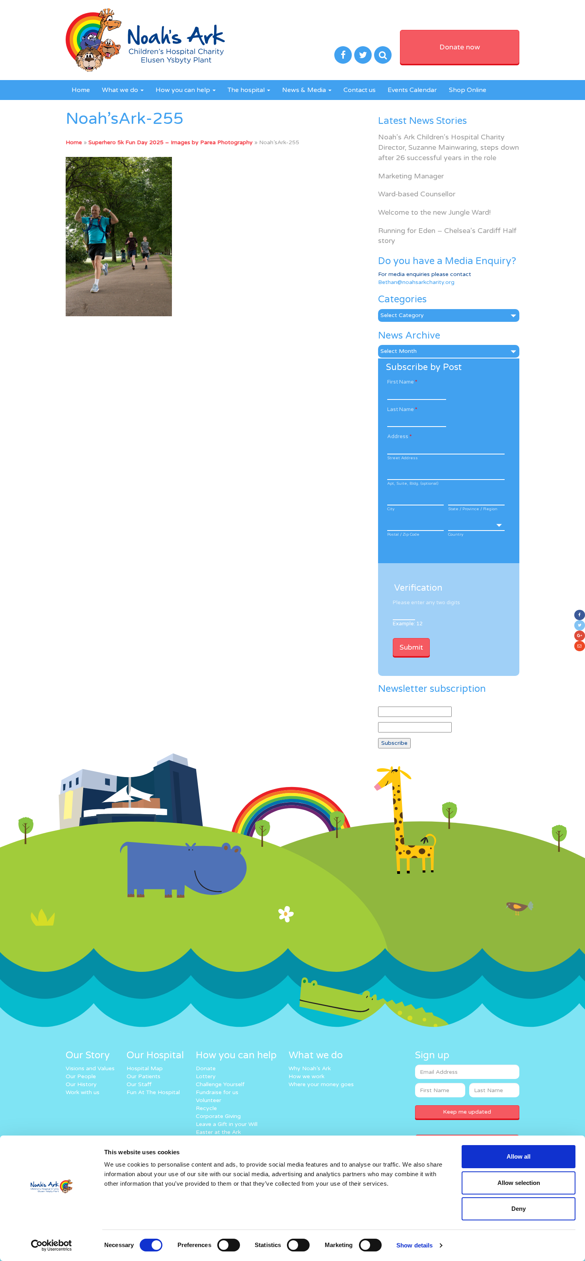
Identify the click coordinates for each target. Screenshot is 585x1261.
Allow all (518, 1156)
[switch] (228, 1245)
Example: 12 (408, 624)
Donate (206, 1068)
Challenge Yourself (220, 1084)
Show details (414, 1245)
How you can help (184, 90)
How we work (306, 1076)
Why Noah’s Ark (310, 1068)
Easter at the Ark (218, 1132)
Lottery (206, 1076)
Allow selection (518, 1182)
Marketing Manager (411, 176)
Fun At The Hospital (153, 1092)
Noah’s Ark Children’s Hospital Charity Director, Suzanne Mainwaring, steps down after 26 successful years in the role (448, 147)
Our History (81, 1084)
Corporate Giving (218, 1116)
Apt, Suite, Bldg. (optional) (412, 483)
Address (399, 436)
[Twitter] (579, 625)
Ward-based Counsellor (416, 194)
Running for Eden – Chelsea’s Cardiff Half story (447, 235)
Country (455, 534)
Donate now (459, 47)
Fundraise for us (217, 1092)
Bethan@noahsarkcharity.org (416, 282)
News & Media (305, 90)
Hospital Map (145, 1068)
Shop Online (467, 90)
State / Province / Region (472, 509)
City (390, 509)
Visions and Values (90, 1068)
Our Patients (143, 1076)
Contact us (359, 90)
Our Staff (139, 1084)
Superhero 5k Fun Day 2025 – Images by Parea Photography (170, 142)
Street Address (402, 458)
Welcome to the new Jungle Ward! (434, 212)
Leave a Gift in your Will (226, 1124)
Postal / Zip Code (403, 534)
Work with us (82, 1092)
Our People (81, 1076)
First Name (402, 382)
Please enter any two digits (426, 602)
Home (81, 90)
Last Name (402, 409)
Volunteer (208, 1100)
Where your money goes (321, 1084)
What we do (121, 90)
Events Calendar (412, 90)
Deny (518, 1208)
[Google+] (579, 635)
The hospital (247, 90)
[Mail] (579, 646)
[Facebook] (579, 615)
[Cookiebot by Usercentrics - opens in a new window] (51, 1245)
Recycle (206, 1108)
